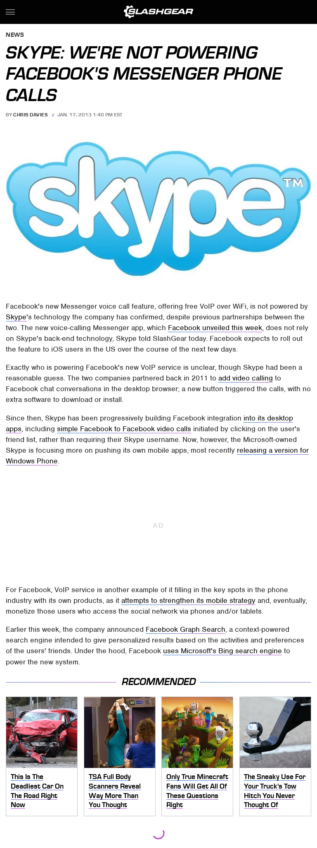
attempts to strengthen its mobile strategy (188, 600)
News (15, 35)
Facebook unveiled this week (215, 327)
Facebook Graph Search (185, 629)
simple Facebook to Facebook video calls (124, 428)
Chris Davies (30, 115)
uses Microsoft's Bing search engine (222, 650)
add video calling (245, 378)
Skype (16, 316)
